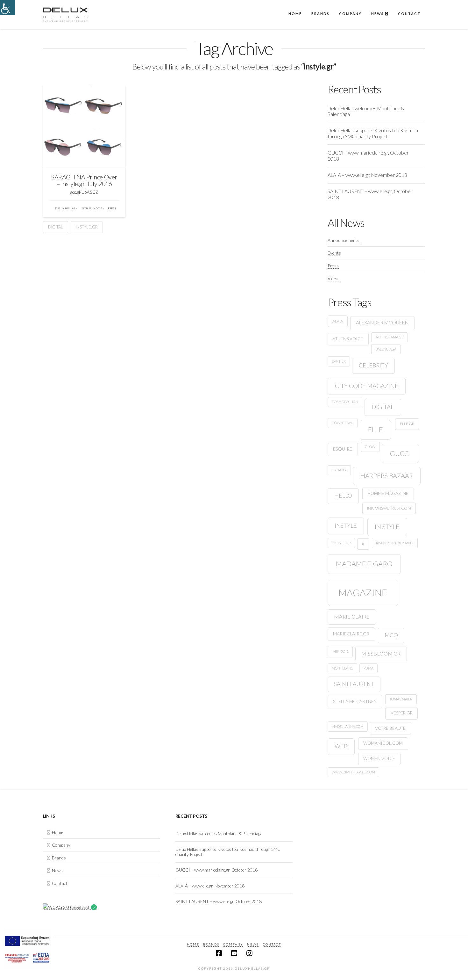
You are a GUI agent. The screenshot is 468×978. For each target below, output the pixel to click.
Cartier (339, 361)
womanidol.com (383, 743)
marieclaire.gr (351, 633)
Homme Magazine (387, 493)
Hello (343, 495)
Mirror (340, 651)
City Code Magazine (366, 385)
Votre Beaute (390, 728)
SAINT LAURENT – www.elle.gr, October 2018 (370, 194)
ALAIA (337, 321)
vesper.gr (402, 712)
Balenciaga (386, 349)
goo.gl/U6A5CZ (84, 192)
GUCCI (400, 453)
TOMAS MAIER (400, 699)
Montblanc (342, 668)
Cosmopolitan (345, 402)
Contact (59, 883)
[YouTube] (234, 953)
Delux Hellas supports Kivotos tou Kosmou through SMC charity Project (373, 133)
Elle (375, 429)
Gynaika (339, 470)
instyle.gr (87, 226)
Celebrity (373, 365)
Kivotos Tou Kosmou (394, 543)
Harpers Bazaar (386, 475)
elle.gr (407, 423)
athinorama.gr (390, 337)
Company (61, 845)
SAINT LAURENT (354, 684)
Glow (370, 447)
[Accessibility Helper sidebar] (7, 7)
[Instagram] (249, 953)
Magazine (362, 592)
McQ (391, 635)
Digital (55, 226)
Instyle (346, 525)
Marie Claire (352, 616)
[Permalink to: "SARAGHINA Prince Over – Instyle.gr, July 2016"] (84, 125)
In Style (387, 526)
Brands (59, 857)
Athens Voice (348, 338)
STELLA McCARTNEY (355, 701)
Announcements (343, 240)
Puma (368, 668)
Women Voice (379, 758)
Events (334, 253)
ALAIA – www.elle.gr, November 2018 (367, 175)
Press (111, 208)
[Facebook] (219, 953)
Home (57, 832)
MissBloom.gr (381, 653)
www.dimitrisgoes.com (353, 772)
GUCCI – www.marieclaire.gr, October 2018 (368, 156)
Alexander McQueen (382, 322)
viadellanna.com (348, 726)
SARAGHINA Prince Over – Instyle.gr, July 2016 (84, 180)
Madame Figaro (364, 563)
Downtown (342, 423)
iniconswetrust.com (389, 508)
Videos (334, 278)
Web (341, 746)
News (57, 870)
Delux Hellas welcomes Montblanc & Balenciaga (366, 111)
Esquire (342, 449)
